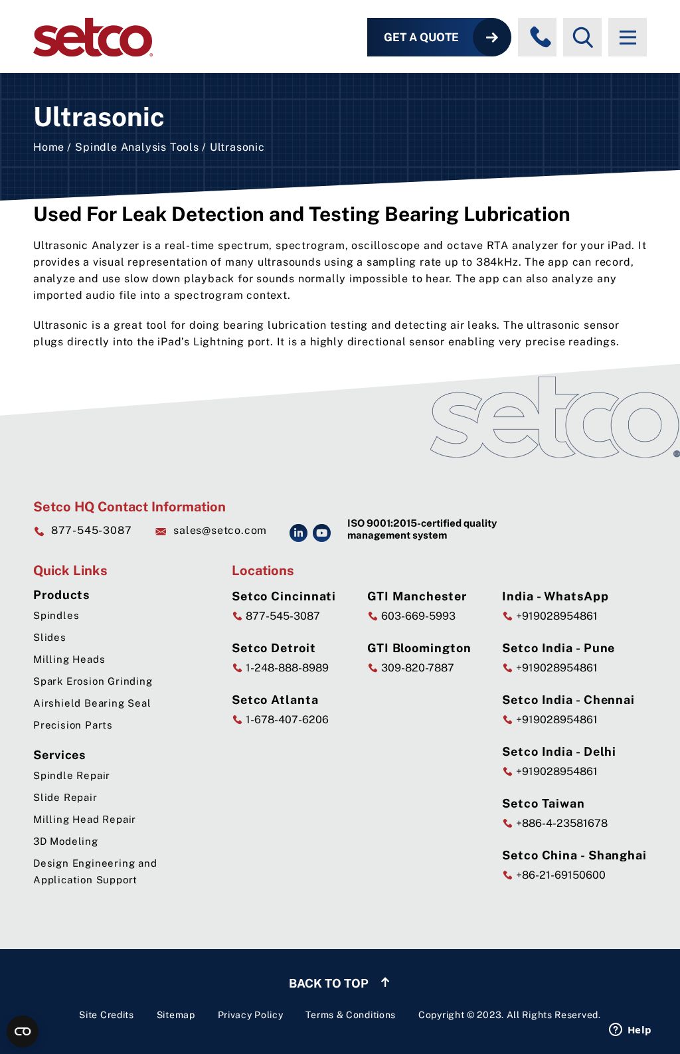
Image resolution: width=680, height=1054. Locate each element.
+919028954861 (555, 616)
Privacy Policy (251, 1015)
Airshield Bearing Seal (92, 703)
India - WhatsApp (555, 596)
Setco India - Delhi (559, 751)
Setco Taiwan (543, 803)
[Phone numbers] (540, 37)
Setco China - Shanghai (574, 855)
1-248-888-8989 (286, 667)
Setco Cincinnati (284, 596)
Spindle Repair (71, 775)
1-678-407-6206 (286, 719)
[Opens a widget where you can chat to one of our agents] (630, 1030)
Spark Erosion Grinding (93, 681)
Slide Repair (65, 797)
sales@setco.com (220, 530)
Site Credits (106, 1015)
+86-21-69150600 (559, 875)
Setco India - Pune (558, 648)
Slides (49, 637)
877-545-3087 (91, 530)
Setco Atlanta (275, 700)
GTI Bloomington (419, 648)
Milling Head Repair (84, 819)
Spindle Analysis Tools (137, 147)
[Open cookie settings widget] (23, 1031)
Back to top (330, 983)
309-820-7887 (416, 667)
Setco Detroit (274, 648)
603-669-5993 (417, 616)
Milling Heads (69, 659)
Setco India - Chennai (568, 700)
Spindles (56, 615)
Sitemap (176, 1015)
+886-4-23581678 (560, 823)
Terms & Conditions (350, 1015)
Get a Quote (421, 37)
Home (48, 147)
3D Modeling (65, 841)
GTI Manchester (417, 596)
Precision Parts (73, 725)
